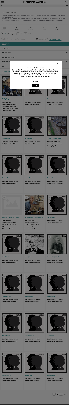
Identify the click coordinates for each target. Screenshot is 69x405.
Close (36, 85)
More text (35, 81)
